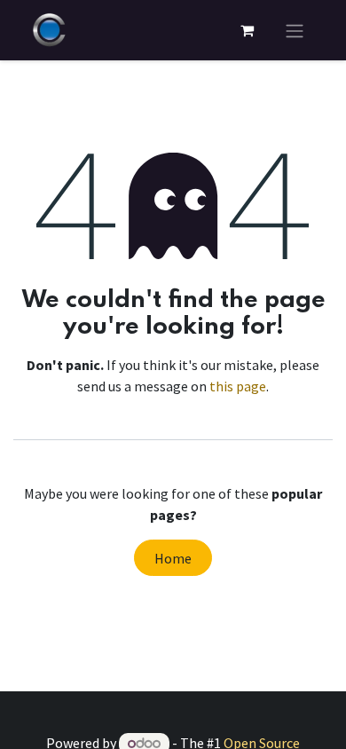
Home (173, 558)
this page (237, 386)
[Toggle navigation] (294, 30)
